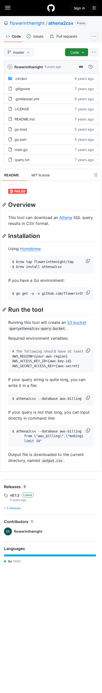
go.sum (20, 139)
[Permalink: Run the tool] (4, 309)
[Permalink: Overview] (4, 204)
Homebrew (30, 248)
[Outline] (95, 175)
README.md (25, 119)
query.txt (22, 160)
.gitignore (22, 89)
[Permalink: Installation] (4, 235)
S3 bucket (76, 322)
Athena (65, 217)
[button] (88, 261)
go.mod (21, 129)
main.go (21, 149)
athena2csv (60, 23)
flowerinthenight (27, 23)
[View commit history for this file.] (90, 66)
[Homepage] (51, 8)
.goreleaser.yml (27, 99)
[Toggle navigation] (7, 7)
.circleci (21, 78)
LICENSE (22, 109)
